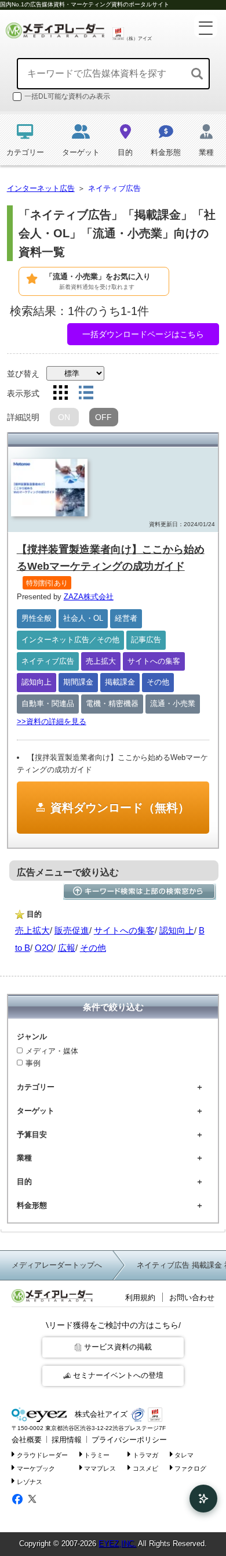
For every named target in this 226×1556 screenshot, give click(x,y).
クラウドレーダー (42, 1455)
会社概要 (27, 1439)
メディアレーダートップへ (57, 1265)
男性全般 (36, 618)
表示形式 (23, 393)
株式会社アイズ (99, 1414)
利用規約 (140, 1297)
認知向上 (36, 682)
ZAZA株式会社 (89, 596)
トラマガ (145, 1455)
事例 (33, 1063)
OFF (103, 417)
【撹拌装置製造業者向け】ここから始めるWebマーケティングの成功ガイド (111, 565)
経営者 (126, 618)
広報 (66, 948)
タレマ (184, 1455)
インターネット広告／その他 (70, 639)
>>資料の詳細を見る (51, 721)
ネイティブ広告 (47, 661)
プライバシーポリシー (129, 1439)
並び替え (23, 373)
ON (64, 417)
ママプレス (100, 1467)
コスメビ (145, 1467)
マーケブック (36, 1467)
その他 (158, 682)
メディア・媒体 (51, 1051)
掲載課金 (120, 682)
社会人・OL (83, 618)
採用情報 (67, 1439)
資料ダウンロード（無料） (119, 807)
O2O (44, 948)
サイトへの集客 (153, 661)
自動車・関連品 (47, 703)
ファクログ (190, 1467)
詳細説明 (23, 417)
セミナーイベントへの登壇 (118, 1375)
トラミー (97, 1455)
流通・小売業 (172, 703)
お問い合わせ (191, 1297)
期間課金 (78, 682)
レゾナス (29, 1481)
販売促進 (71, 930)
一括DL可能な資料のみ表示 (67, 96)
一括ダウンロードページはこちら (143, 334)
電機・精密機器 (112, 703)
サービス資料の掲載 (118, 1346)
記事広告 (146, 639)
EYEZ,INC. (117, 1543)
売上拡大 (101, 661)
